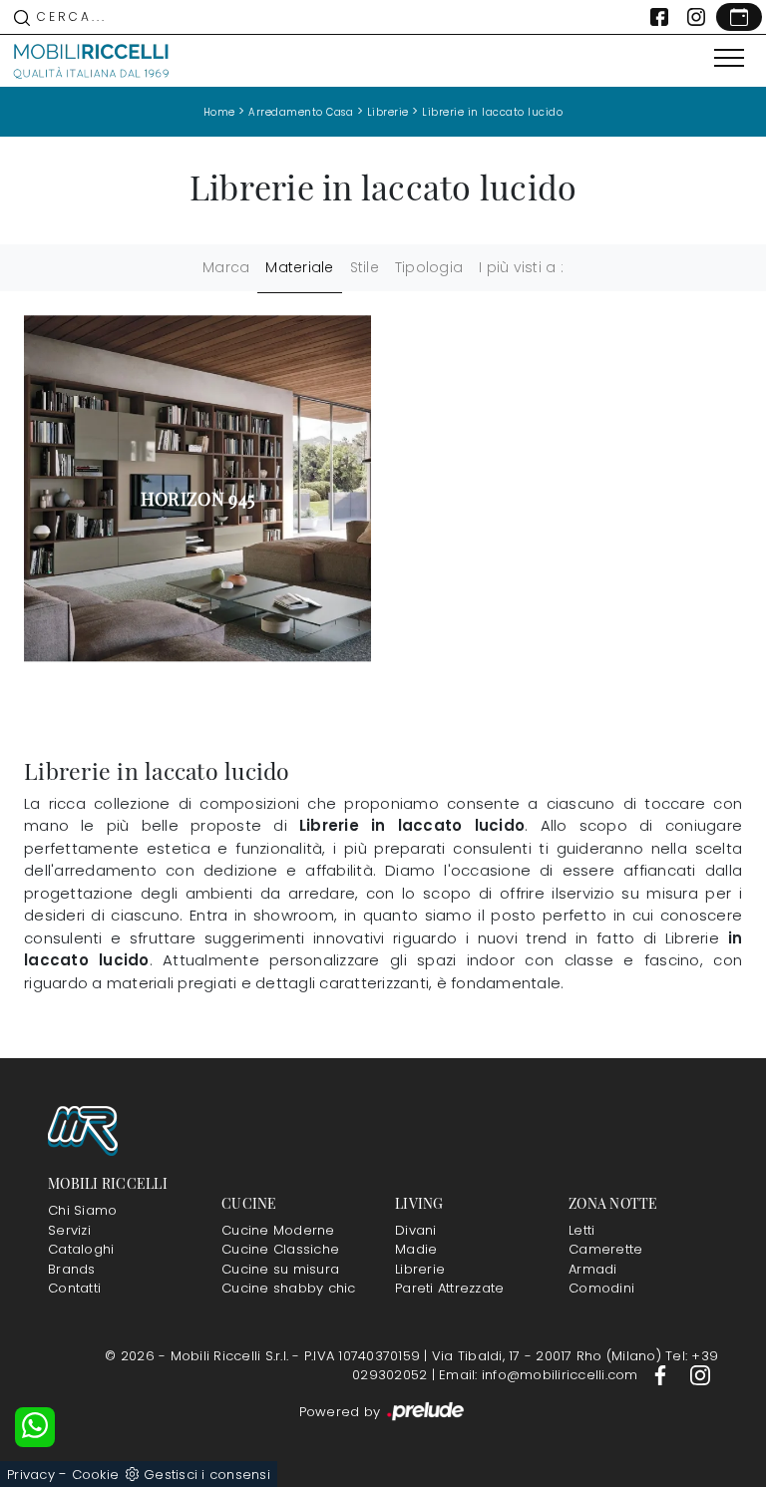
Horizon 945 (198, 499)
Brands (72, 1269)
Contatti (74, 1288)
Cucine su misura (280, 1269)
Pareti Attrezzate (449, 1288)
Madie (416, 1249)
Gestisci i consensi (207, 1474)
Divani (416, 1230)
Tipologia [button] (429, 267)
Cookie (96, 1474)
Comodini (601, 1288)
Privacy (31, 1474)
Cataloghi (81, 1249)
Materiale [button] (299, 267)
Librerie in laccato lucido (492, 112)
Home (219, 112)
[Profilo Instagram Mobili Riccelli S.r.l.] (696, 17)
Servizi (69, 1230)
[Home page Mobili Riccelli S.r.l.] (92, 61)
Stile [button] (364, 267)
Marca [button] (225, 267)
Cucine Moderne (278, 1230)
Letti (581, 1230)
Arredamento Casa (300, 112)
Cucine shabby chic (288, 1288)
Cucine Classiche (280, 1249)
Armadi (593, 1269)
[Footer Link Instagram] (700, 1374)
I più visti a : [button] (521, 267)
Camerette (605, 1249)
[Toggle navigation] (729, 59)
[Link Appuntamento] (739, 17)
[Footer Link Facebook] (662, 1374)
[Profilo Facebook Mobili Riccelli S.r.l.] (659, 17)
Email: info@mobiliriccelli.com (540, 1374)
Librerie (388, 112)
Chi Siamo (82, 1210)
